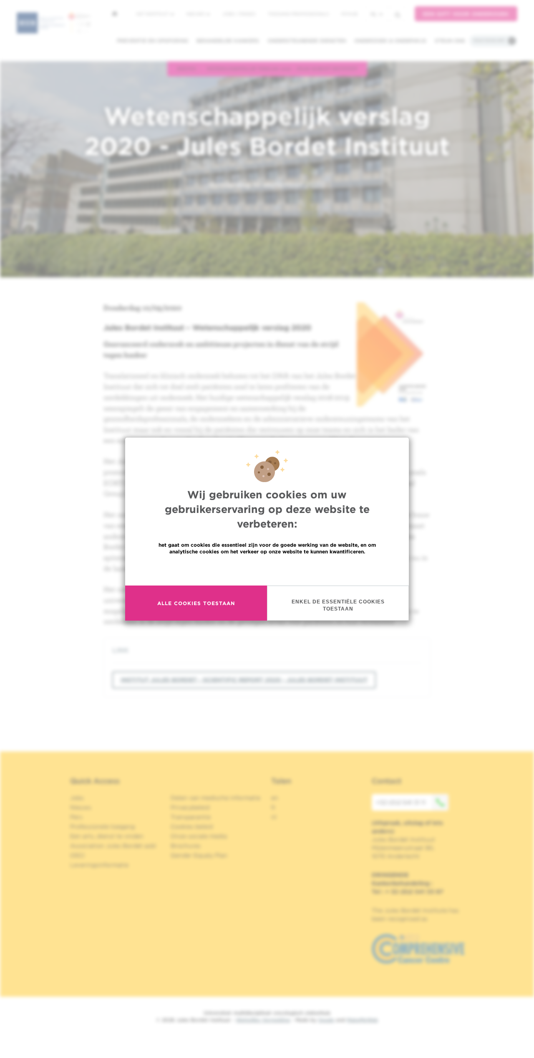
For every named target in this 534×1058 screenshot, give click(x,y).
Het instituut (153, 13)
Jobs (77, 797)
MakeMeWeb (362, 1020)
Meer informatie (267, 569)
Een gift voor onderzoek (466, 14)
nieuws (186, 68)
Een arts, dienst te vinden (107, 836)
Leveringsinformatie (99, 865)
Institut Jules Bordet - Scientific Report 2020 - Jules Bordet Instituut (244, 679)
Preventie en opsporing (152, 41)
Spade (326, 1020)
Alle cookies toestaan (196, 603)
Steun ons (450, 41)
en (274, 797)
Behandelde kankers (227, 41)
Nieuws (196, 13)
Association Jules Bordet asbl (113, 845)
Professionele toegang (102, 826)
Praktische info (489, 40)
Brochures (186, 845)
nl (373, 14)
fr (273, 807)
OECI (77, 855)
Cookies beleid (192, 826)
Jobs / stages (238, 13)
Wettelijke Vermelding (263, 1020)
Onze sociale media (199, 836)
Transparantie (191, 817)
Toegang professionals (298, 13)
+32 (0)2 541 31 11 (401, 802)
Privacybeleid (190, 807)
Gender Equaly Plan (199, 855)
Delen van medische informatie (215, 797)
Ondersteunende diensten (306, 41)
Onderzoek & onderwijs (390, 41)
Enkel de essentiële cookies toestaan (338, 605)
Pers (76, 817)
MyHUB (349, 13)
